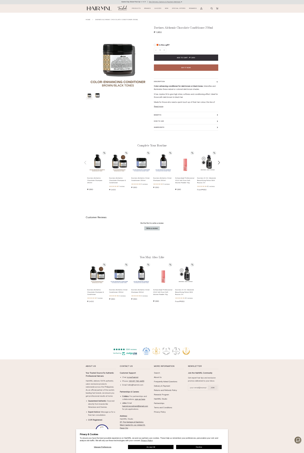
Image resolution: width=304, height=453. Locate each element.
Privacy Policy (147, 440)
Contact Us (126, 366)
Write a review (152, 228)
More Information (164, 366)
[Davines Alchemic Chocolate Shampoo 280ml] (97, 162)
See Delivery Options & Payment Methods (164, 2)
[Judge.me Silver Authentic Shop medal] (166, 351)
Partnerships (159, 403)
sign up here (140, 399)
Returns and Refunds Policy (165, 390)
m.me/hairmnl (132, 377)
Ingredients (159, 127)
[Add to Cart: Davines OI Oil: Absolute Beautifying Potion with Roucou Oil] (214, 153)
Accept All (151, 447)
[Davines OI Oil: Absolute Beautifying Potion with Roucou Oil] (207, 162)
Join (212, 387)
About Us (91, 366)
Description (159, 81)
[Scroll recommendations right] (219, 162)
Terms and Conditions (163, 408)
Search (157, 373)
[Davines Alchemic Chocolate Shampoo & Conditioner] (119, 162)
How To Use (159, 121)
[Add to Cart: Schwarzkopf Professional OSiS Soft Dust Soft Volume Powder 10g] (192, 153)
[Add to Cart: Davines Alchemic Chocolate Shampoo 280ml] (104, 153)
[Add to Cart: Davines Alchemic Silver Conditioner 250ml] (148, 153)
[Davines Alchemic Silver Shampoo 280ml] (163, 162)
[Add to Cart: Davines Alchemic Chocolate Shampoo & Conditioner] (126, 153)
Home (88, 19)
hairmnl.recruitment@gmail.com (135, 406)
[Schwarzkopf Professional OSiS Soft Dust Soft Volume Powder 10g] (185, 162)
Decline (199, 447)
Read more (158, 106)
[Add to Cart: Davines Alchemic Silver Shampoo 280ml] (170, 153)
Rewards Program (161, 395)
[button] (297, 440)
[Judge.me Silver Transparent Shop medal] (176, 351)
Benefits (157, 115)
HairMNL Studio (160, 399)
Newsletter (195, 366)
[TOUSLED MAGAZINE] (122, 8)
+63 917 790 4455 (136, 381)
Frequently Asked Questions (165, 382)
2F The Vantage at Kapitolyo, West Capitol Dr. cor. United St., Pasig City (133, 425)
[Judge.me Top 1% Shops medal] (186, 351)
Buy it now (186, 67)
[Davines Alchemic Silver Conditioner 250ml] (141, 162)
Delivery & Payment (162, 386)
